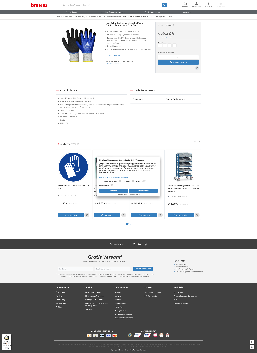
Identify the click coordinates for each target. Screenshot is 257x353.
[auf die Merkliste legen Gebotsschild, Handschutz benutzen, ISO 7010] (86, 215)
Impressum (178, 292)
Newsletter (119, 307)
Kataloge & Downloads (94, 300)
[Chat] (252, 347)
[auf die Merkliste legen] (197, 68)
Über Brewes (61, 292)
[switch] (7, 348)
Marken (186, 12)
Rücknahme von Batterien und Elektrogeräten (96, 304)
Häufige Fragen (120, 310)
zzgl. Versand (168, 37)
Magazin (118, 292)
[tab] (127, 224)
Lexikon (118, 296)
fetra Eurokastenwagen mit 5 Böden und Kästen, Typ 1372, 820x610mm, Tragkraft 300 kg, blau (183, 188)
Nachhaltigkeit (61, 303)
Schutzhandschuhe (94, 17)
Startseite (59, 17)
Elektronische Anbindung (94, 296)
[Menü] (10, 335)
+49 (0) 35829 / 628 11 (153, 292)
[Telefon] (252, 342)
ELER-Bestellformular (93, 292)
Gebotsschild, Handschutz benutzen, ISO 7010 (73, 187)
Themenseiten (120, 303)
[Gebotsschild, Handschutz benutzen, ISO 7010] (73, 167)
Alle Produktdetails (113, 56)
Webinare (59, 307)
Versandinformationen (123, 314)
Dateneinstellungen (181, 303)
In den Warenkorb (182, 215)
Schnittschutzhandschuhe (112, 17)
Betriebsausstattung (153, 12)
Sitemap (88, 309)
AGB (175, 300)
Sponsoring (60, 300)
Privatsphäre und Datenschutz (185, 296)
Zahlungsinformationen (124, 318)
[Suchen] (164, 5)
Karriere (59, 296)
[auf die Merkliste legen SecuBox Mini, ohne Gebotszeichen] (160, 215)
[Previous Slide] (195, 141)
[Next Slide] (199, 141)
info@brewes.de (151, 296)
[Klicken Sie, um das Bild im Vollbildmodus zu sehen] (79, 45)
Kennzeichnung (71, 12)
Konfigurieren (72, 215)
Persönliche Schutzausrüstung (111, 12)
